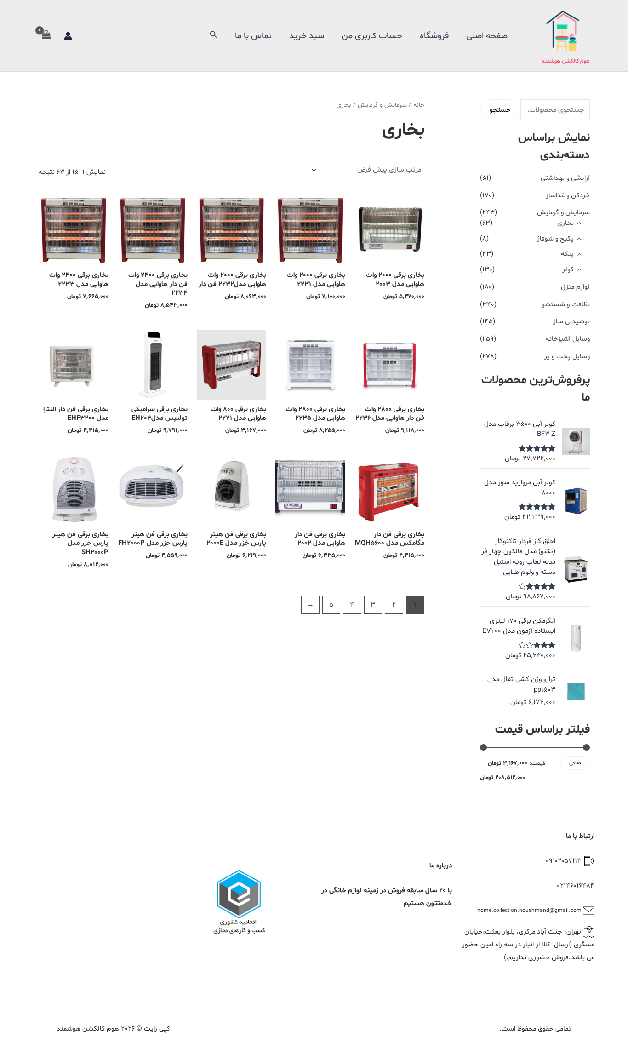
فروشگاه (434, 36)
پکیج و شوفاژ (555, 239)
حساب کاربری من (372, 36)
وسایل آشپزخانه (568, 339)
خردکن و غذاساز (568, 195)
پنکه (567, 254)
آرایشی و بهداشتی (565, 178)
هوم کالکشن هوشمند (566, 61)
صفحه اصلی (487, 36)
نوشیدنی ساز (571, 322)
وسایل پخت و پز (567, 356)
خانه (418, 105)
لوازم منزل (575, 287)
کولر (568, 270)
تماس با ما (253, 36)
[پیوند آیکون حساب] (68, 36)
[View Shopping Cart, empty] (46, 35)
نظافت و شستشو (566, 304)
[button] (213, 35)
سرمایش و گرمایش (563, 213)
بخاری (565, 223)
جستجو (500, 110)
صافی (575, 763)
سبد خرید (306, 36)
